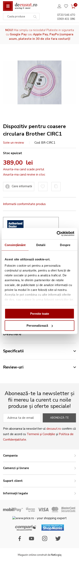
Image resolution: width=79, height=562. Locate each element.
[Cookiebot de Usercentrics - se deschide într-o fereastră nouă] (56, 233)
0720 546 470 (66, 15)
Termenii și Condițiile (41, 434)
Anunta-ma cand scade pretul (23, 169)
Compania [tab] (10, 456)
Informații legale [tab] (15, 493)
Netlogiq (56, 555)
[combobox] (21, 16)
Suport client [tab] (13, 481)
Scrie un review (13, 143)
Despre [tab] (65, 244)
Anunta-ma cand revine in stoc (24, 175)
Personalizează (37, 325)
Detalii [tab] (40, 244)
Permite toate (39, 313)
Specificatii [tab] (13, 351)
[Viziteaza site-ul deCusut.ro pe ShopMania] (52, 530)
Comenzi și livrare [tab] (16, 468)
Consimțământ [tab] (15, 244)
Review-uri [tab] (13, 367)
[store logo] (26, 6)
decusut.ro (53, 429)
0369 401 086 (66, 19)
